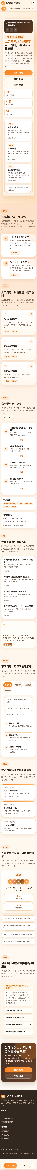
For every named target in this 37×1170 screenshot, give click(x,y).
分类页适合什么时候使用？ (15, 1024)
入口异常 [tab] (18, 685)
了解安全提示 (18, 1076)
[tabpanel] (18, 725)
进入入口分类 (7, 417)
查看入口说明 (18, 73)
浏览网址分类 (18, 79)
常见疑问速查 (5, 1138)
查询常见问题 (18, 85)
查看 (21, 440)
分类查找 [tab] (28, 685)
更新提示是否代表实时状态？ (15, 1032)
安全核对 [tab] (8, 690)
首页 (4, 8)
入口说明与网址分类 (14, 8)
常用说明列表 (5, 1131)
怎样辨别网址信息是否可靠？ (15, 1017)
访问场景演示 (5, 1135)
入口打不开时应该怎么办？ (15, 1010)
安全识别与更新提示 (28, 8)
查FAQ (24, 1165)
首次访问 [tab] (8, 685)
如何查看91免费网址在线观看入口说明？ (17, 987)
